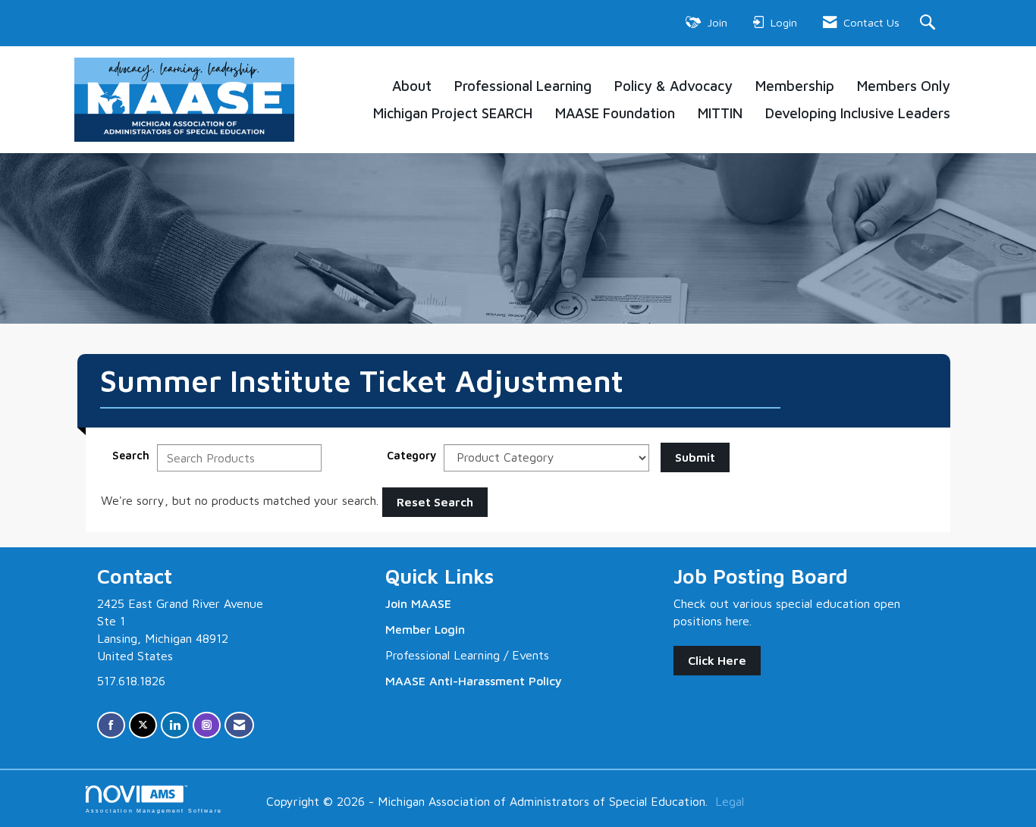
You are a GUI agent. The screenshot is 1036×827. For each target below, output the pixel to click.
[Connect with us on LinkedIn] (175, 725)
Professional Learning (523, 85)
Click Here (717, 660)
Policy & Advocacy (673, 85)
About (412, 85)
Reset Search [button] (435, 502)
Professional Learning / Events (467, 655)
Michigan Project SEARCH (452, 113)
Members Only (903, 85)
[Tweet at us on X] (143, 725)
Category (411, 455)
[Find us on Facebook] (111, 725)
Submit (695, 457)
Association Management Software (154, 810)
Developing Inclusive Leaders (857, 113)
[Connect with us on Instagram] (207, 725)
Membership (794, 85)
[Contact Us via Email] (239, 725)
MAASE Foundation (615, 113)
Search (130, 455)
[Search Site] (929, 23)
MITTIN (720, 113)
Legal (729, 801)
